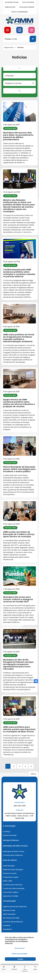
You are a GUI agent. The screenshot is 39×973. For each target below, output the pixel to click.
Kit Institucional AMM (11, 918)
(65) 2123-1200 (20, 806)
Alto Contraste (28, 2)
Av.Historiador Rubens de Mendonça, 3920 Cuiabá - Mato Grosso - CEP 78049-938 (19, 815)
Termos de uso (19, 948)
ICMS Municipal (9, 866)
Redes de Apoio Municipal (13, 869)
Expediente (7, 929)
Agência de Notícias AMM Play (15, 906)
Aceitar (20, 959)
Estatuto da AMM (9, 835)
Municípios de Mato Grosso (13, 851)
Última (33, 774)
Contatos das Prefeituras (13, 855)
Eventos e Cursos (9, 873)
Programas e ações (10, 877)
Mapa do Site (10, 7)
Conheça (6, 831)
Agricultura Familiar (10, 896)
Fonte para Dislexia (26, 7)
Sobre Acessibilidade (19, 12)
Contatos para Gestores (12, 885)
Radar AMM (7, 881)
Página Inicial (8, 47)
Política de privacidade (19, 953)
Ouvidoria (6, 925)
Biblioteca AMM (9, 910)
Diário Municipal (9, 914)
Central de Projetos (10, 892)
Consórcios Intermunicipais (13, 888)
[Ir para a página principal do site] (19, 20)
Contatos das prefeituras (13, 922)
